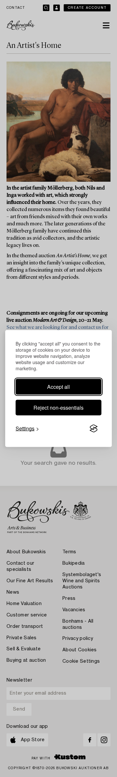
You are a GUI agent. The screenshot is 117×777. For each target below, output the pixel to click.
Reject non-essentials (58, 407)
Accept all (58, 386)
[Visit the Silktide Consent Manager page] (93, 428)
